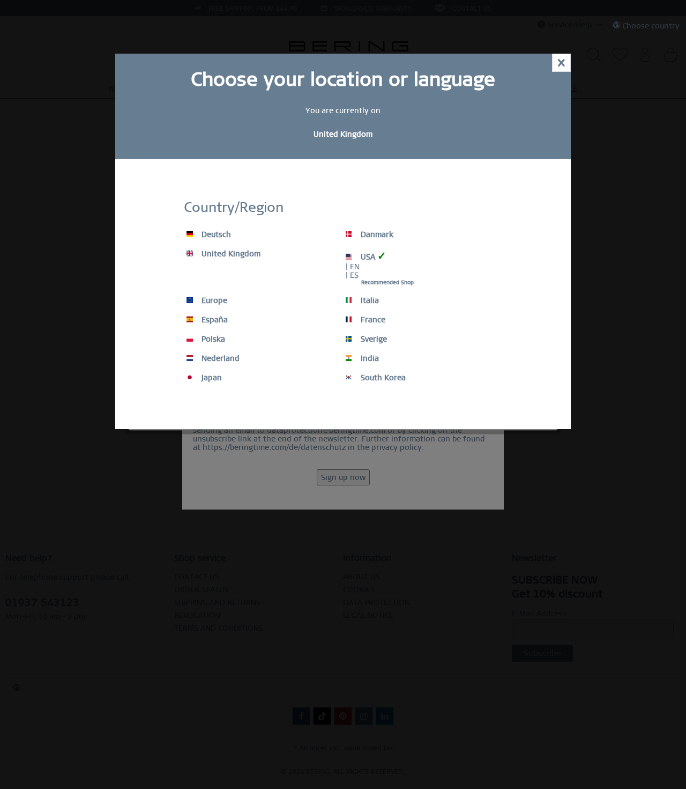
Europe (213, 300)
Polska (212, 339)
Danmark (376, 234)
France (372, 319)
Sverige (373, 339)
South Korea (382, 377)
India (369, 358)
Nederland (219, 358)
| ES (352, 275)
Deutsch (215, 234)
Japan (210, 377)
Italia (369, 300)
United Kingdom (229, 253)
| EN (353, 266)
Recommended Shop (387, 282)
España (213, 319)
